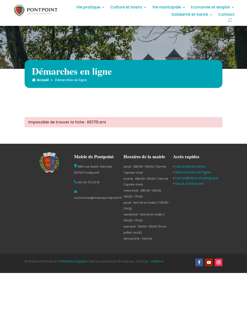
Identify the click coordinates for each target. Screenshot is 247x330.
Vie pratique (88, 8)
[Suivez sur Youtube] (209, 262)
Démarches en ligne (192, 172)
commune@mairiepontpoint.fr (98, 197)
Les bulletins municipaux (196, 177)
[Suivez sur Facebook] (199, 262)
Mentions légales (74, 261)
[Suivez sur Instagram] (218, 262)
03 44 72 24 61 (88, 182)
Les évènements (189, 166)
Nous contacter (189, 183)
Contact (226, 15)
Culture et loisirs (126, 8)
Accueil (43, 80)
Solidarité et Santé (190, 15)
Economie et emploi (210, 8)
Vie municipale (166, 8)
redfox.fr (157, 261)
